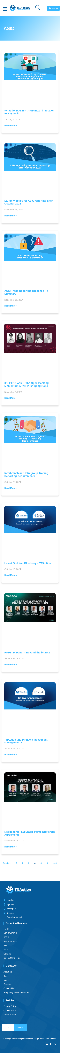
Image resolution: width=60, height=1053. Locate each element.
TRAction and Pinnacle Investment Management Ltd (25, 741)
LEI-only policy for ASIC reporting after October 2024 (28, 202)
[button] (4, 9)
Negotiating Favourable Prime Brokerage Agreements (29, 833)
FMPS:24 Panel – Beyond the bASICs (27, 652)
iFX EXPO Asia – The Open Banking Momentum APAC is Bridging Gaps (26, 384)
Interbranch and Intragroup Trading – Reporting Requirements (27, 475)
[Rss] (55, 1044)
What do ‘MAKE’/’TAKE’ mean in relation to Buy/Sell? (29, 112)
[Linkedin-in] (51, 1044)
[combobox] (8, 1027)
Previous (7, 863)
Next (55, 863)
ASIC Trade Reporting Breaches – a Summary (26, 292)
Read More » (10, 125)
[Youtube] (47, 1044)
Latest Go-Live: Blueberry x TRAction (27, 563)
